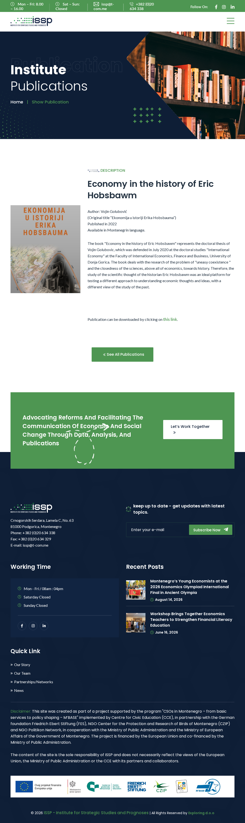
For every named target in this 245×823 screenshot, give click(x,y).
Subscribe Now (207, 530)
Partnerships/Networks (33, 682)
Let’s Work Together (190, 426)
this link (170, 319)
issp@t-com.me (104, 6)
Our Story (22, 665)
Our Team (22, 673)
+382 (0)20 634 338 (142, 6)
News (19, 690)
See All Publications (125, 354)
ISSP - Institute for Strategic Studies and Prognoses (96, 813)
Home (17, 102)
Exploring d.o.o (201, 813)
